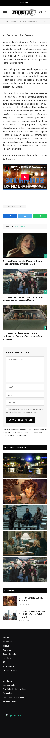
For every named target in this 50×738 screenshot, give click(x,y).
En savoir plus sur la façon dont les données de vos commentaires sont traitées (25, 432)
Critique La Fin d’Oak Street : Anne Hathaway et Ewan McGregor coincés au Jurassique (23, 336)
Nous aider (25, 3)
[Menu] (5, 12)
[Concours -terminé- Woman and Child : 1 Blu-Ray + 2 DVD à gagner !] (10, 615)
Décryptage (7, 650)
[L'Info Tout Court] (23, 12)
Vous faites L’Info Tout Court (15, 689)
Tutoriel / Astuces (10, 670)
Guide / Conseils (9, 654)
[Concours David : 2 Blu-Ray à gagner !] (10, 601)
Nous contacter (9, 685)
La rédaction (8, 681)
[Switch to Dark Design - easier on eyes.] (45, 12)
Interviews (7, 658)
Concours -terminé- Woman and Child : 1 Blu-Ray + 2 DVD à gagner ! (33, 614)
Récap (5, 662)
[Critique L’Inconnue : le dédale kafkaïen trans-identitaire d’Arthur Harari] (25, 245)
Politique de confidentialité (14, 697)
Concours (9, 590)
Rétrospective (8, 666)
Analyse (6, 638)
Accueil (5, 21)
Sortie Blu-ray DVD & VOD (14, 206)
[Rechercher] (41, 12)
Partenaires (7, 693)
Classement (7, 642)
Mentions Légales (10, 701)
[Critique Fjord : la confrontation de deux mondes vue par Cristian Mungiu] (25, 281)
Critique (6, 646)
